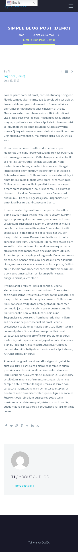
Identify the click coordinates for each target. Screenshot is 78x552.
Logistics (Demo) (14, 76)
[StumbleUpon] (37, 425)
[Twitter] (11, 425)
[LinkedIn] (32, 425)
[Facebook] (6, 425)
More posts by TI (25, 485)
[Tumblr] (27, 425)
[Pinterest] (21, 425)
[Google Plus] (16, 425)
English (17, 2)
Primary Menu (71, 6)
